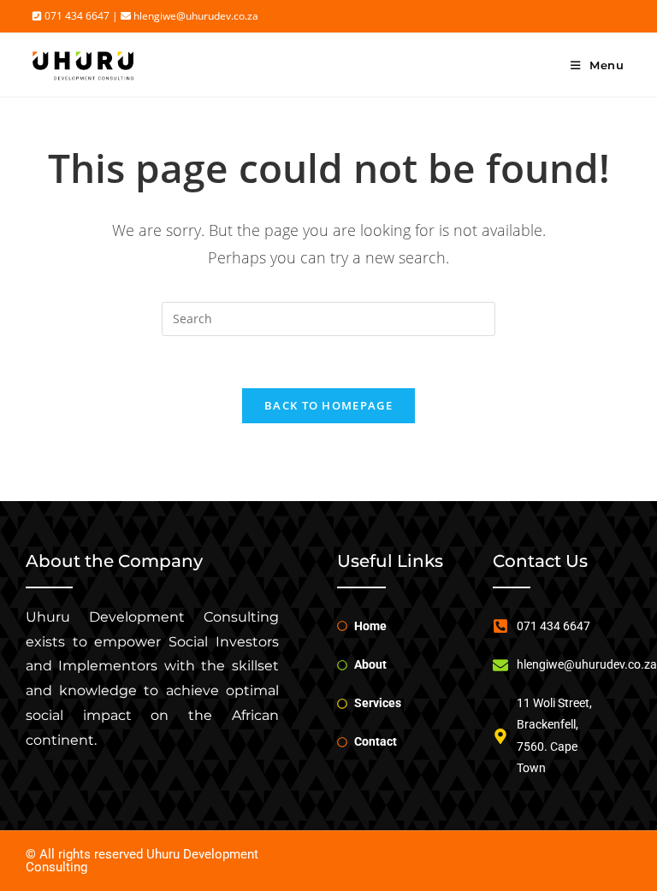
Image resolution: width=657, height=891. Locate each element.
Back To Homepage (328, 405)
